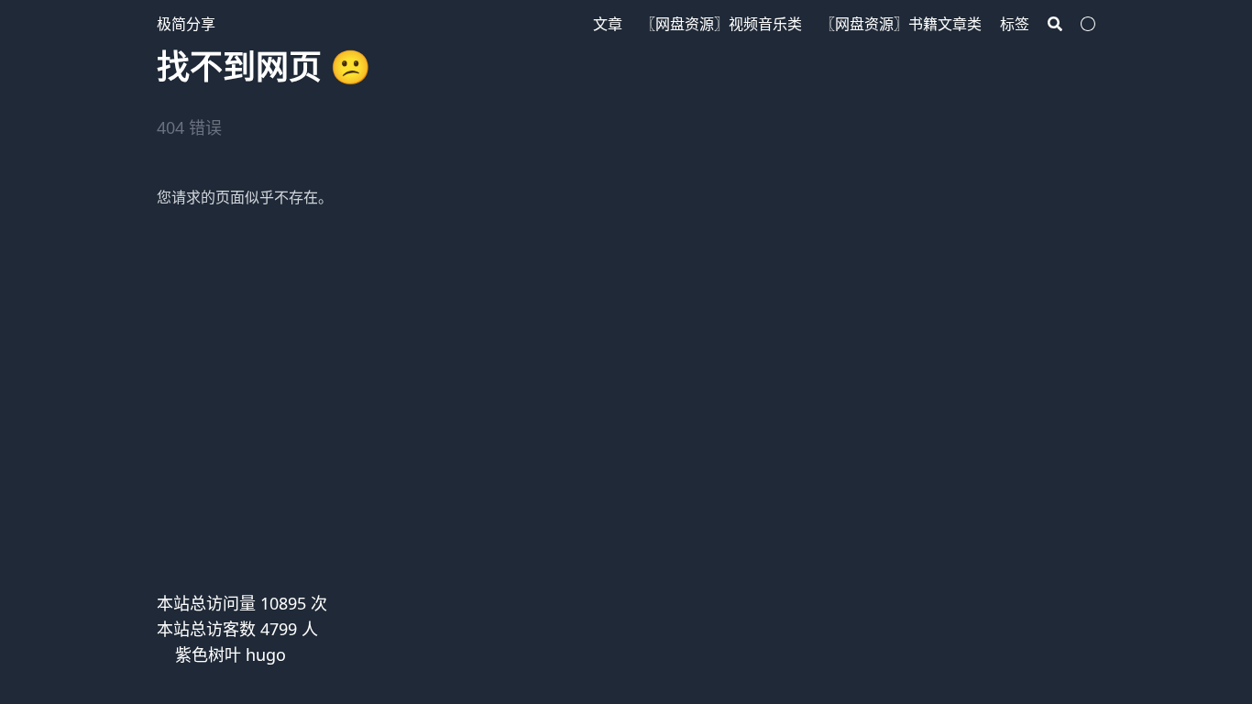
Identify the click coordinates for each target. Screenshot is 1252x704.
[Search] (1055, 23)
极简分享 (186, 24)
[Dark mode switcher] (1088, 23)
